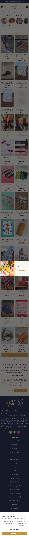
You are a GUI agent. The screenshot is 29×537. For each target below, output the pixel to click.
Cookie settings (14, 529)
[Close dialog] (28, 261)
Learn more (21, 524)
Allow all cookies (14, 533)
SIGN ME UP (21, 270)
